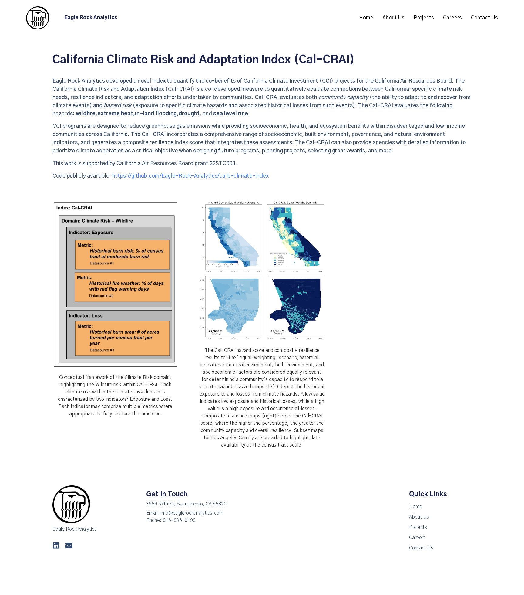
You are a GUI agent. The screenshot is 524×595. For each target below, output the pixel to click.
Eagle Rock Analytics (91, 17)
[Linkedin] (55, 545)
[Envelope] (69, 545)
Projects (424, 17)
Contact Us (484, 17)
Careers (452, 17)
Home (366, 17)
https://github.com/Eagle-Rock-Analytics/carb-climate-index (190, 176)
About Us (393, 17)
